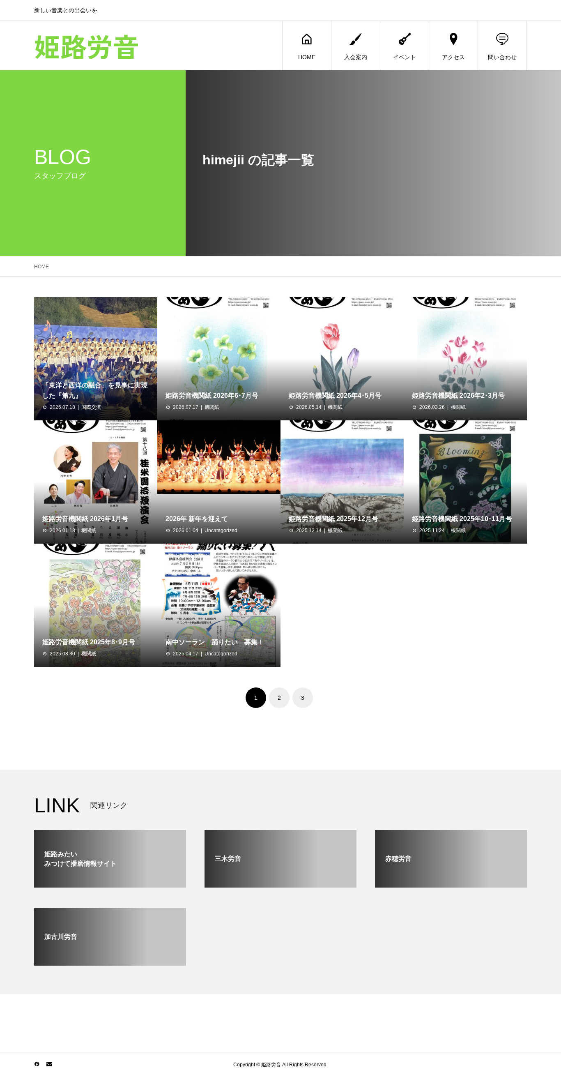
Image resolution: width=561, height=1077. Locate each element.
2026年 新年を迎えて (197, 518)
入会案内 (355, 57)
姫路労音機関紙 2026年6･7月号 (212, 395)
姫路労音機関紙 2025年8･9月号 (88, 642)
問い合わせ (502, 57)
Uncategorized (221, 530)
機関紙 (212, 407)
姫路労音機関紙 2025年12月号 (333, 518)
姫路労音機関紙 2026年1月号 (85, 518)
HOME (306, 57)
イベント (404, 57)
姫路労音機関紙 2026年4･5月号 (335, 395)
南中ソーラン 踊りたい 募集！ (215, 642)
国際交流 (91, 407)
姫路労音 (86, 45)
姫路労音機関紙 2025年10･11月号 (462, 518)
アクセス (453, 57)
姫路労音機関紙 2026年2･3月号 (458, 395)
